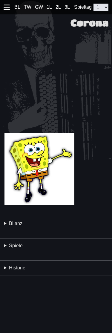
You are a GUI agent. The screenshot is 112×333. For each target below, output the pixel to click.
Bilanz (15, 223)
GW (39, 7)
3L (67, 7)
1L (49, 7)
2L (58, 7)
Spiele (16, 245)
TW (27, 7)
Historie (17, 267)
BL (17, 7)
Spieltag (83, 7)
